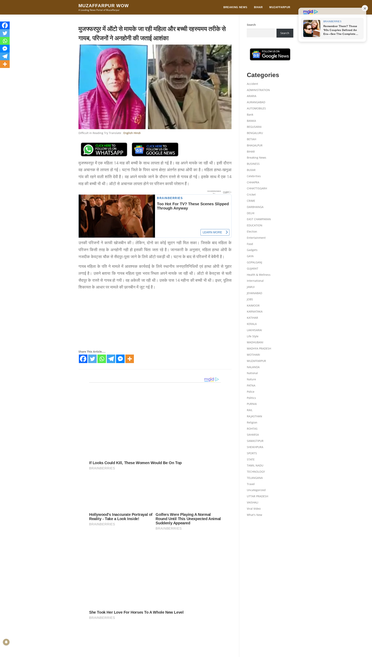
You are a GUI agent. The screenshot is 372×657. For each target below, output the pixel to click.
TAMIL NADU (255, 465)
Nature (251, 379)
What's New (254, 515)
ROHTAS (252, 428)
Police (250, 391)
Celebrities (254, 176)
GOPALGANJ (254, 262)
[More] (129, 359)
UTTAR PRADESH (257, 496)
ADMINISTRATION (258, 90)
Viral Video (254, 508)
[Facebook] (83, 359)
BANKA (251, 121)
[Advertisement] (155, 321)
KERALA (252, 324)
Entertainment (256, 238)
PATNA (251, 385)
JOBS (250, 299)
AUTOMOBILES (256, 108)
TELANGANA (255, 478)
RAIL (249, 410)
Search (251, 25)
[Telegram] (111, 359)
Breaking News (235, 7)
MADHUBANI (255, 342)
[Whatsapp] (101, 359)
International (255, 281)
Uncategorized (256, 490)
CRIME (251, 201)
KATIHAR (252, 317)
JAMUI (251, 287)
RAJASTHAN (254, 416)
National (252, 373)
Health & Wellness (258, 275)
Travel (251, 484)
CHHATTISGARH (257, 188)
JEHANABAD (254, 293)
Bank (250, 114)
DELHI (250, 213)
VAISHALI (252, 502)
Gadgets (252, 250)
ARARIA (251, 96)
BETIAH (251, 139)
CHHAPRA (253, 182)
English (128, 133)
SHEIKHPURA (255, 447)
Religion (252, 422)
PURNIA (252, 404)
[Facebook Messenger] (120, 359)
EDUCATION (254, 225)
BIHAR (258, 7)
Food (250, 244)
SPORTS (252, 453)
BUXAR (251, 170)
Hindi (137, 133)
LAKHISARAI (254, 330)
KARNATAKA (255, 311)
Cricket (251, 194)
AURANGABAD (256, 102)
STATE (251, 459)
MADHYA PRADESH (259, 348)
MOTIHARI (253, 354)
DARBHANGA (255, 207)
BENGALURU (255, 133)
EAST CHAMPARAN (259, 219)
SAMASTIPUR (255, 441)
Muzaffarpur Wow (103, 5)
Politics (251, 398)
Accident (252, 84)
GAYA (250, 256)
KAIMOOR (253, 305)
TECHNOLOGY (256, 471)
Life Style (252, 336)
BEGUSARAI (254, 127)
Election (252, 231)
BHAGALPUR (255, 145)
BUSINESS (253, 164)
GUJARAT (252, 268)
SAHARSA (253, 434)
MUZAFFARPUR (279, 7)
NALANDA (253, 367)
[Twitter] (92, 359)
